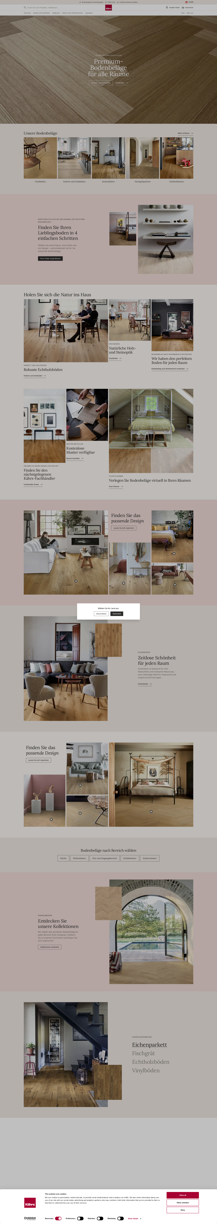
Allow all (182, 1195)
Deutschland (101, 614)
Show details (133, 1219)
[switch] (80, 1218)
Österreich (117, 614)
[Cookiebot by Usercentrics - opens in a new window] (30, 1218)
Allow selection (183, 1203)
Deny (183, 1210)
